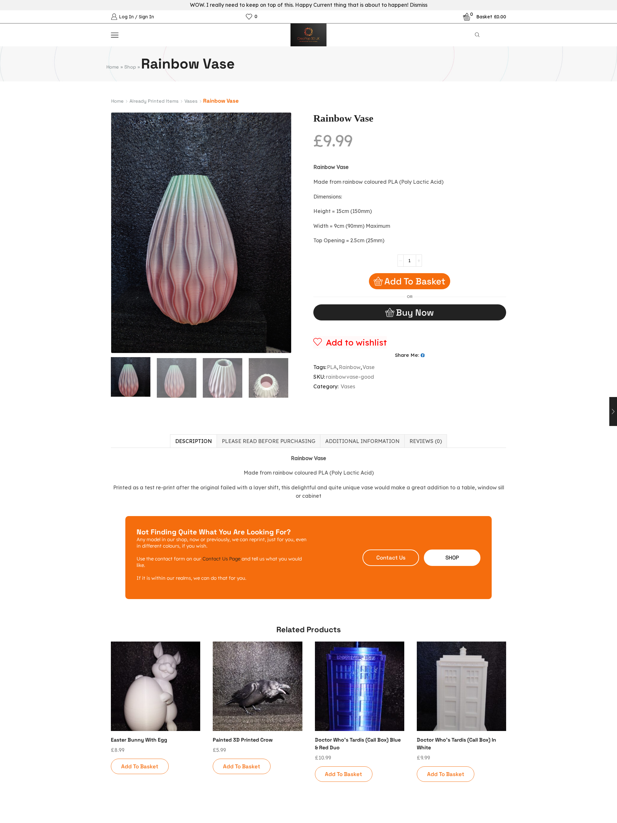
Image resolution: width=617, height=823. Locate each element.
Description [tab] (193, 441)
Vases (191, 101)
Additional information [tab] (362, 441)
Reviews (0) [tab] (425, 441)
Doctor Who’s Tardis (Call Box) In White (456, 743)
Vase (368, 367)
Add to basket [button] (139, 766)
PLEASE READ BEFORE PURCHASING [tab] (268, 441)
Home (112, 67)
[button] (390, 558)
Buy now (415, 312)
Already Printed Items (154, 101)
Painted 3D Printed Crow (243, 739)
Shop (130, 67)
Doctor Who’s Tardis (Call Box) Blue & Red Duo (358, 743)
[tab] (193, 441)
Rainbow (350, 367)
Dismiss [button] (418, 5)
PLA (332, 367)
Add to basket (414, 281)
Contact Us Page (221, 559)
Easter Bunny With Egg (139, 739)
